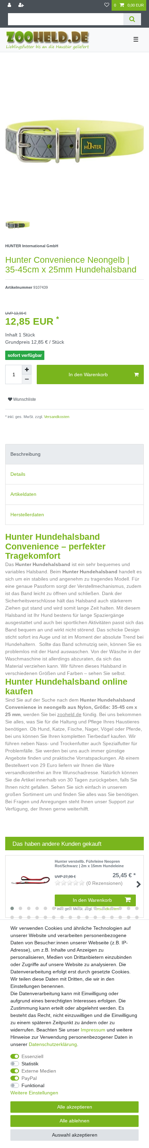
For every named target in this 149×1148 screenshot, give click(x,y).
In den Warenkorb (88, 374)
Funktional (32, 1085)
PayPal (29, 1078)
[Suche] (132, 19)
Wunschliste (24, 399)
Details (17, 474)
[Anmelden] (10, 5)
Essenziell (32, 1056)
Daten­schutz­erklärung (53, 1044)
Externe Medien (38, 1071)
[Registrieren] (22, 5)
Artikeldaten (23, 494)
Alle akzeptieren (74, 1107)
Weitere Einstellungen (34, 1092)
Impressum (93, 1030)
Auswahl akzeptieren (74, 1135)
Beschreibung (25, 454)
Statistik (29, 1063)
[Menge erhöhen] (27, 369)
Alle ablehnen (74, 1120)
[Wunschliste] (107, 5)
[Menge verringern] (27, 379)
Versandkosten (56, 417)
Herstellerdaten (27, 514)
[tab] (74, 454)
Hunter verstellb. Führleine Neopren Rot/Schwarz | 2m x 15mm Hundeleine (89, 863)
